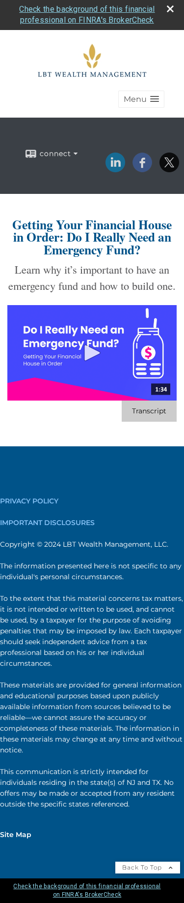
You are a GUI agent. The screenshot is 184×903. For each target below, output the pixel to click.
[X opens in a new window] (169, 169)
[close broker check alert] (170, 9)
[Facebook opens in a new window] (142, 169)
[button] (141, 99)
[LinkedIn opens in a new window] (115, 169)
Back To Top (143, 867)
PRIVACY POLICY (29, 501)
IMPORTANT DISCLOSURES (47, 522)
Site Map (15, 834)
